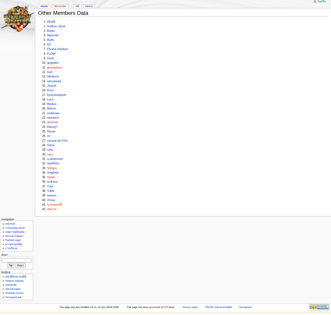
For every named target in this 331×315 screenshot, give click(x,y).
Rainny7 (52, 127)
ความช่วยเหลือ (13, 244)
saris (50, 149)
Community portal (15, 228)
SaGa (50, 145)
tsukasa (52, 181)
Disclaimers (245, 307)
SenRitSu (53, 163)
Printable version (14, 293)
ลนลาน (51, 209)
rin (48, 136)
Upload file (11, 284)
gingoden (53, 62)
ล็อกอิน (322, 1)
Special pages (13, 289)
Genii (50, 58)
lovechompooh (56, 95)
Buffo (50, 40)
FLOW (51, 53)
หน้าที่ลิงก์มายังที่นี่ (15, 276)
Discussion (60, 6)
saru (50, 154)
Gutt (50, 72)
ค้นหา (4, 255)
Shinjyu (52, 168)
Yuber (50, 191)
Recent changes (14, 236)
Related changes (14, 280)
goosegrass (54, 67)
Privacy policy (190, 307)
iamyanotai (54, 81)
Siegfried (53, 172)
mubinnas (53, 113)
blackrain (53, 35)
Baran (51, 30)
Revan (51, 131)
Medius (52, 104)
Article (44, 6)
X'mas (51, 200)
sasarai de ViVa (57, 140)
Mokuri (51, 108)
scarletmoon (55, 159)
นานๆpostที (54, 204)
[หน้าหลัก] (17, 17)
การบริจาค (11, 248)
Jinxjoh (51, 85)
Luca (50, 99)
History (89, 6)
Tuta (50, 186)
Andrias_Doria (56, 26)
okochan (52, 122)
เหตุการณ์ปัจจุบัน (15, 232)
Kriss (50, 90)
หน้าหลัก (10, 223)
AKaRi (51, 21)
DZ (49, 44)
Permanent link (13, 297)
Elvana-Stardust (57, 49)
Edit (77, 6)
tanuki (51, 177)
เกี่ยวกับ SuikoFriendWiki (218, 307)
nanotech (53, 117)
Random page (13, 240)
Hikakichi (53, 76)
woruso (51, 195)
